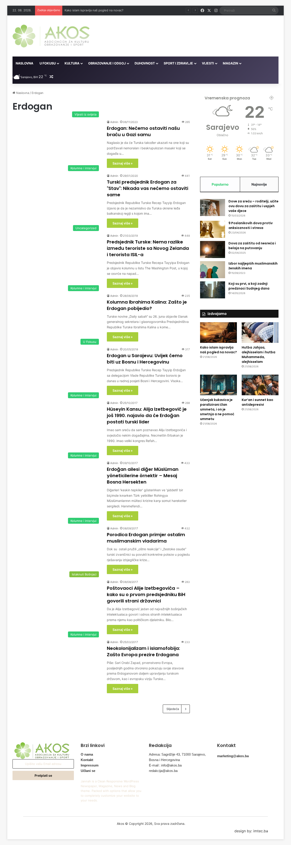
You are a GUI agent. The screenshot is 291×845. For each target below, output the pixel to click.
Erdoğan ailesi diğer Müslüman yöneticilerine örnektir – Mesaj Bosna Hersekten (142, 475)
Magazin (230, 63)
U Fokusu (48, 63)
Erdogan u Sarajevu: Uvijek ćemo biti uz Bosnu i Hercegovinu (145, 358)
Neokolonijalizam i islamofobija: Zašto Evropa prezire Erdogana (143, 651)
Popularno (220, 184)
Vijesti (208, 63)
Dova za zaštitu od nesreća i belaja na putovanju (252, 245)
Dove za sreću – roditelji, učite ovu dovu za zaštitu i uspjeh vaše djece (253, 206)
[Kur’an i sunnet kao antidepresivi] (260, 385)
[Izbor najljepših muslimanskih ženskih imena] (212, 269)
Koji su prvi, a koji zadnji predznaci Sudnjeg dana (248, 286)
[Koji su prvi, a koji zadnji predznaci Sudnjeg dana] (212, 289)
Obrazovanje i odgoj (107, 63)
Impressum (89, 765)
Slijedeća (172, 709)
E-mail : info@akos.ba (165, 765)
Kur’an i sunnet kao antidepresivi (257, 402)
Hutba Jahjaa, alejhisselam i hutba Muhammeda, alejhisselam (258, 354)
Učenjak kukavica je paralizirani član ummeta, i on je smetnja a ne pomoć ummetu (217, 409)
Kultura (72, 63)
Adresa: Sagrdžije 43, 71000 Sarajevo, (177, 754)
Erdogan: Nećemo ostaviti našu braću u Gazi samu (143, 131)
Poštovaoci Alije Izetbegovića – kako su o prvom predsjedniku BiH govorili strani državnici (146, 594)
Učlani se (88, 771)
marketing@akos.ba (233, 756)
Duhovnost (145, 63)
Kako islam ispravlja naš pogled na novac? (218, 349)
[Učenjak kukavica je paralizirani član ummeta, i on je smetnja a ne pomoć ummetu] (218, 385)
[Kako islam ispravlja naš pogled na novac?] (218, 332)
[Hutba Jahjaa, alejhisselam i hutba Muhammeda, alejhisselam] (260, 332)
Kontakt (87, 760)
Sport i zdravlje (178, 63)
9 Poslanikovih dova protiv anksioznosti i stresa (250, 225)
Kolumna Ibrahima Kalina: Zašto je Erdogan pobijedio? (147, 305)
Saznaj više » (123, 163)
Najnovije (259, 184)
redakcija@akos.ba (163, 771)
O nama (87, 754)
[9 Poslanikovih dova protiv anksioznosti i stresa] (212, 229)
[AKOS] (51, 36)
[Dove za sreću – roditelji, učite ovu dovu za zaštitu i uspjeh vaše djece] (212, 207)
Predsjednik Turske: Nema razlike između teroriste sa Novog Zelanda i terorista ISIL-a (148, 248)
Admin (114, 122)
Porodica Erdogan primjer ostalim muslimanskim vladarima (146, 537)
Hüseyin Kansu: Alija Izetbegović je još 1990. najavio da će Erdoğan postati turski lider (147, 415)
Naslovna (24, 63)
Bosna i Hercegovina (164, 760)
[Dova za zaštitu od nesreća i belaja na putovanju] (212, 249)
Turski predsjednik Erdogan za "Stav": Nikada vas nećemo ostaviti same (147, 188)
